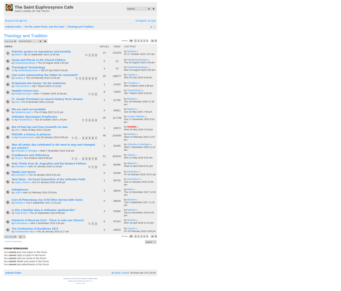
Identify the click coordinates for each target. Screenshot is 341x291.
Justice (131, 155)
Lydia (18, 192)
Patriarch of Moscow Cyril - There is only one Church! (48, 220)
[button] (131, 40)
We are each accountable (29, 109)
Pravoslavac (21, 223)
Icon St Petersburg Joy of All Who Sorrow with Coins (47, 199)
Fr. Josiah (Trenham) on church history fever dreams (47, 99)
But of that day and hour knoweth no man (40, 126)
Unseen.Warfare (136, 116)
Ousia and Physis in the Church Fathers (39, 59)
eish (17, 102)
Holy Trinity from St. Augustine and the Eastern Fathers (49, 163)
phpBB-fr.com (89, 281)
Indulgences (20, 189)
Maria (18, 54)
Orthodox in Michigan (26, 150)
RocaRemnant (25, 137)
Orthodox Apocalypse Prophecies (34, 116)
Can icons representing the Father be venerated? (45, 74)
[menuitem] (23, 20)
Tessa (18, 158)
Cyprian (131, 74)
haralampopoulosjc (25, 63)
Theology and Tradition (26, 35)
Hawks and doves (24, 171)
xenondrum (133, 179)
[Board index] (9, 7)
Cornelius (132, 83)
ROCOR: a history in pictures (31, 134)
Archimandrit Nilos (24, 231)
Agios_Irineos (22, 182)
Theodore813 (22, 86)
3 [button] (141, 41)
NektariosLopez (23, 93)
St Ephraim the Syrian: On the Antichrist (39, 83)
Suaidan (132, 126)
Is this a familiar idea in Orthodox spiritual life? (43, 210)
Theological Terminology (28, 67)
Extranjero (20, 166)
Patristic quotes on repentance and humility (41, 51)
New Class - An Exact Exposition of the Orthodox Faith (48, 179)
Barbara (131, 51)
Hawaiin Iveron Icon (25, 90)
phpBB (73, 278)
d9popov (131, 163)
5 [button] (147, 41)
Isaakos (19, 78)
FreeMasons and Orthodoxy (30, 155)
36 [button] (152, 41)
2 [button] (138, 41)
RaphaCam (21, 213)
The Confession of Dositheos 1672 (35, 228)
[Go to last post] (137, 51)
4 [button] (144, 41)
